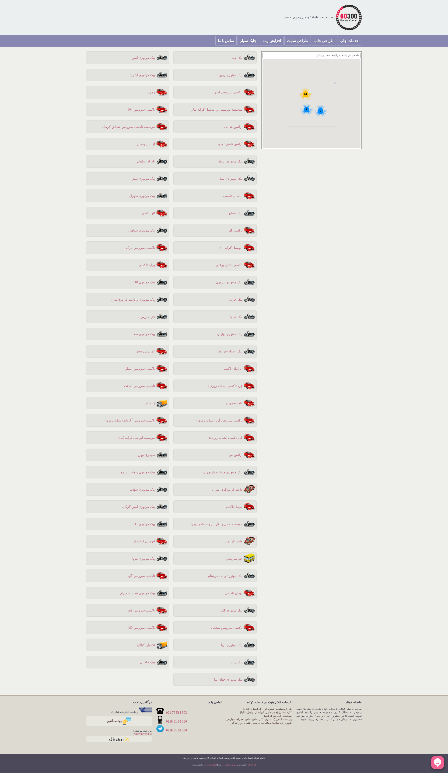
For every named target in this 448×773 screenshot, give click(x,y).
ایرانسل (256, 708)
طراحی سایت (297, 41)
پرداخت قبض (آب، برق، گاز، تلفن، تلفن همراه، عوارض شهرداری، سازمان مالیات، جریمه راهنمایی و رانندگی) (259, 721)
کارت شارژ (285, 712)
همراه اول (268, 708)
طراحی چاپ (324, 41)
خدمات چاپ (349, 41)
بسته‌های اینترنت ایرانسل (277, 715)
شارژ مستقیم (284, 708)
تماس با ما (226, 41)
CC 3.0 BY (252, 765)
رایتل (247, 708)
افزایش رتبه (271, 41)
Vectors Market (210, 765)
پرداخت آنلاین (115, 721)
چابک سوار (248, 41)
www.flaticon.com (229, 765)
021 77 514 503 (176, 712)
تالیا (243, 712)
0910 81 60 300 (176, 721)
